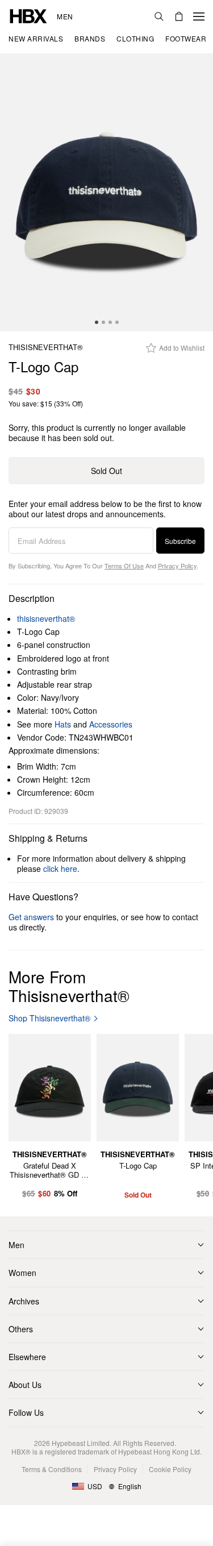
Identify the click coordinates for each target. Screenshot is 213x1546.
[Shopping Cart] (179, 16)
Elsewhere (27, 1356)
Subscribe (180, 541)
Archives (24, 1301)
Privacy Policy (177, 565)
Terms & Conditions (52, 1469)
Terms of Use (124, 565)
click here (60, 868)
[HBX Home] (28, 15)
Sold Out (106, 470)
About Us (25, 1384)
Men (65, 16)
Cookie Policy (170, 1469)
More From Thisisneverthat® (69, 986)
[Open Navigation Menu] (198, 16)
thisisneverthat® (46, 347)
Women (22, 1272)
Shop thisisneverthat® (49, 1018)
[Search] (159, 16)
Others (21, 1329)
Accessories (110, 724)
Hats (63, 724)
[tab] (96, 322)
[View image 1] (106, 192)
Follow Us (26, 1412)
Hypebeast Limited (81, 1443)
